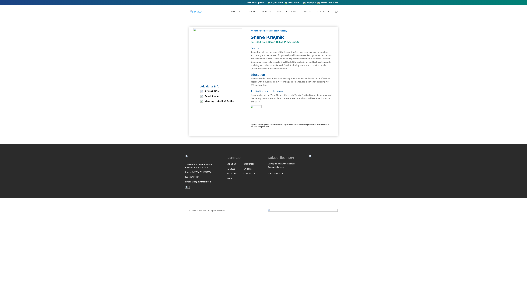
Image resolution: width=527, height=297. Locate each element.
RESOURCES (291, 12)
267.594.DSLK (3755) (329, 3)
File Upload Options (255, 3)
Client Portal (293, 3)
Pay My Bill (311, 3)
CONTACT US (249, 173)
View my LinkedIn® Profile (219, 101)
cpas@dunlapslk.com (201, 181)
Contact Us (323, 12)
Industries (267, 12)
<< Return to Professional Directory (269, 30)
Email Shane (211, 96)
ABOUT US (235, 12)
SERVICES (231, 168)
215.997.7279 (212, 91)
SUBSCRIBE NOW (275, 173)
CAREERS (307, 12)
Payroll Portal (277, 3)
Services (251, 12)
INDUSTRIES (232, 173)
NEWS (279, 12)
